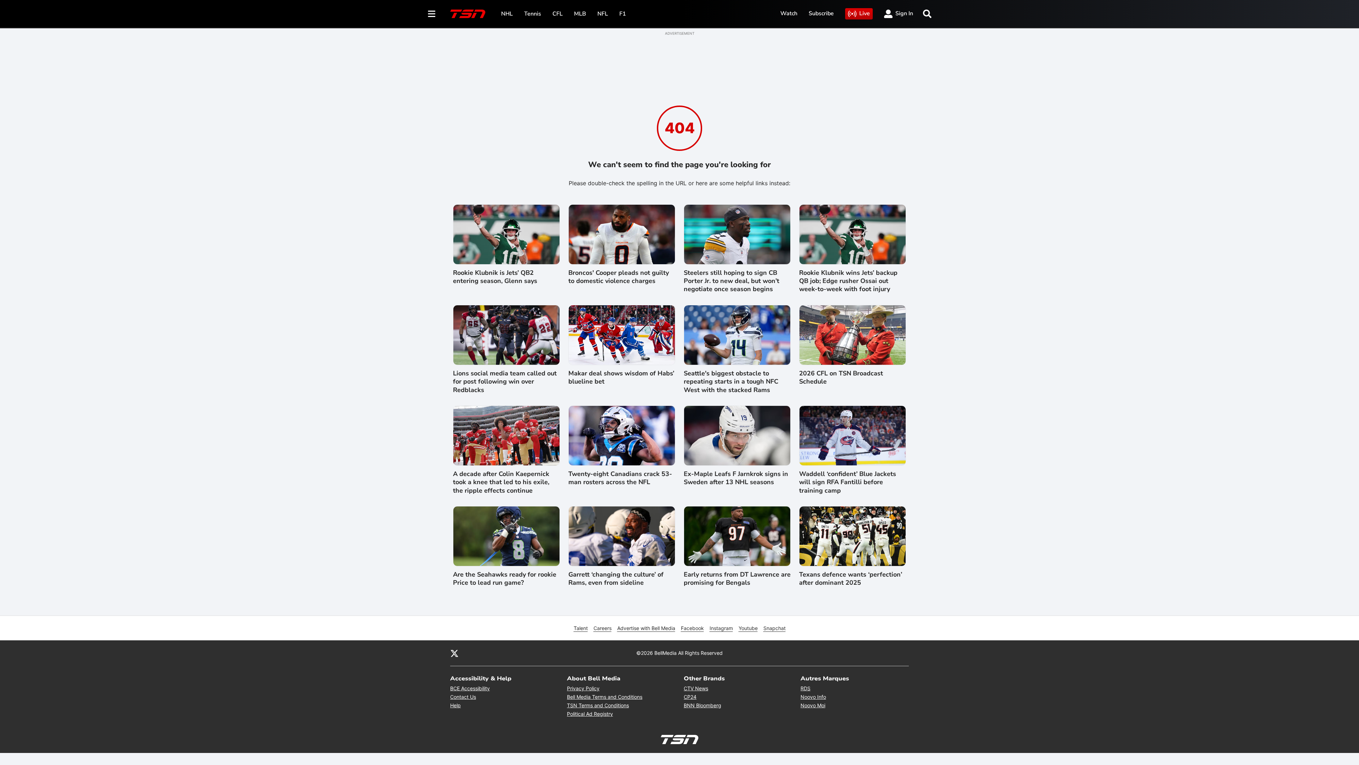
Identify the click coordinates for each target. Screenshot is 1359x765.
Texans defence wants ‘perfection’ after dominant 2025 (850, 579)
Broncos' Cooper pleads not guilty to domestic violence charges (618, 277)
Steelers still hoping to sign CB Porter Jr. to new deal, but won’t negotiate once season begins (731, 281)
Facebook (692, 628)
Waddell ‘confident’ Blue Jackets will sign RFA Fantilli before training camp (847, 482)
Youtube (748, 628)
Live (864, 13)
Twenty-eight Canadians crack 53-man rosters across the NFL (620, 478)
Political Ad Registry (590, 714)
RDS (805, 688)
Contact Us (463, 697)
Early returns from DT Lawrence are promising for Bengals (737, 579)
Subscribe (821, 13)
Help (455, 705)
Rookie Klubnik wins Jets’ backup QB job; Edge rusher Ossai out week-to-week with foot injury (848, 281)
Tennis (532, 14)
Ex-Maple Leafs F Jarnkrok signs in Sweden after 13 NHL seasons (736, 478)
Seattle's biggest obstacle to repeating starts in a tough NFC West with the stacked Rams (731, 381)
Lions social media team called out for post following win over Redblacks (505, 381)
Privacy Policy (583, 688)
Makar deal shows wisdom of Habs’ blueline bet (621, 377)
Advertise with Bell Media (646, 628)
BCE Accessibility (470, 688)
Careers (603, 628)
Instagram (721, 628)
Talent (581, 628)
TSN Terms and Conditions (598, 705)
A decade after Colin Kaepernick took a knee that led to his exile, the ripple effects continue (501, 482)
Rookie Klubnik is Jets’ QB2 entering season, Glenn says (495, 277)
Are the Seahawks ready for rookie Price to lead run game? (504, 579)
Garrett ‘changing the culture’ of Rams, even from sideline (616, 579)
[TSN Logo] (468, 13)
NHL (507, 14)
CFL (557, 14)
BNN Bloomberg (702, 705)
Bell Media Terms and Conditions (604, 697)
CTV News (696, 688)
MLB (580, 14)
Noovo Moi (813, 705)
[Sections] (432, 14)
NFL (602, 14)
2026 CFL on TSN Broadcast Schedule (841, 377)
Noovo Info (813, 697)
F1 (622, 14)
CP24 (690, 697)
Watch (788, 13)
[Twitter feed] (454, 653)
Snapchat (774, 628)
